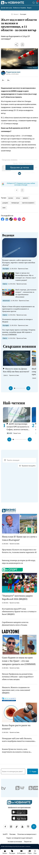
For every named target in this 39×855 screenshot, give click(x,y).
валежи (10, 198)
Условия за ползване (15, 841)
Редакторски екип (13, 72)
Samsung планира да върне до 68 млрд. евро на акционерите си (19, 561)
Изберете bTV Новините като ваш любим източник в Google (21, 184)
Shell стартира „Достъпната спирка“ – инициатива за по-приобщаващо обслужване (25, 293)
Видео (29, 7)
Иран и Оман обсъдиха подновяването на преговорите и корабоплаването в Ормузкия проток (18, 308)
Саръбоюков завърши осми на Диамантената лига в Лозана (15, 623)
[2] (37, 3)
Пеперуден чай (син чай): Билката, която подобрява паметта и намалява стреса (18, 739)
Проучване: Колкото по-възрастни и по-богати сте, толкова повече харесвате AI (19, 551)
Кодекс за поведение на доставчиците (19, 838)
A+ (8, 80)
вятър (18, 198)
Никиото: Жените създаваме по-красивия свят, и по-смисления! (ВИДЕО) (16, 690)
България (23, 14)
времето (25, 198)
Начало (16, 14)
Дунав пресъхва (6, 7)
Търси (34, 771)
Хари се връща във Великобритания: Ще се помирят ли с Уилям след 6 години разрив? (25, 276)
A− (3, 80)
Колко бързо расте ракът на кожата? (16, 727)
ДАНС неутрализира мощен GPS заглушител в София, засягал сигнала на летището (18, 427)
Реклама (12, 834)
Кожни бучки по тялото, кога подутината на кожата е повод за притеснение (16, 750)
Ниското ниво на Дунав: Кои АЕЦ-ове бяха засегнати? (16, 370)
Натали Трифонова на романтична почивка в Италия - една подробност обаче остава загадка (18, 677)
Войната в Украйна (19, 7)
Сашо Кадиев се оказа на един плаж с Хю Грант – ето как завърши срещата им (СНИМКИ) (19, 661)
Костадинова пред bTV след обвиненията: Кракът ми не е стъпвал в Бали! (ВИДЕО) (19, 611)
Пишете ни (27, 841)
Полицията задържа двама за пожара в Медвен (17, 320)
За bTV (5, 834)
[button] (11, 388)
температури (15, 203)
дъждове (5, 203)
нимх (4, 207)
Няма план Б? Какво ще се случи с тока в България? (19, 538)
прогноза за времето (28, 203)
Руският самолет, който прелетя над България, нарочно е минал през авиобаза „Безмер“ (18, 262)
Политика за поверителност (26, 834)
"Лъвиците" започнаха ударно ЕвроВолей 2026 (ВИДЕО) (17, 597)
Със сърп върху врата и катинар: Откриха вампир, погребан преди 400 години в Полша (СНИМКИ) (18, 332)
